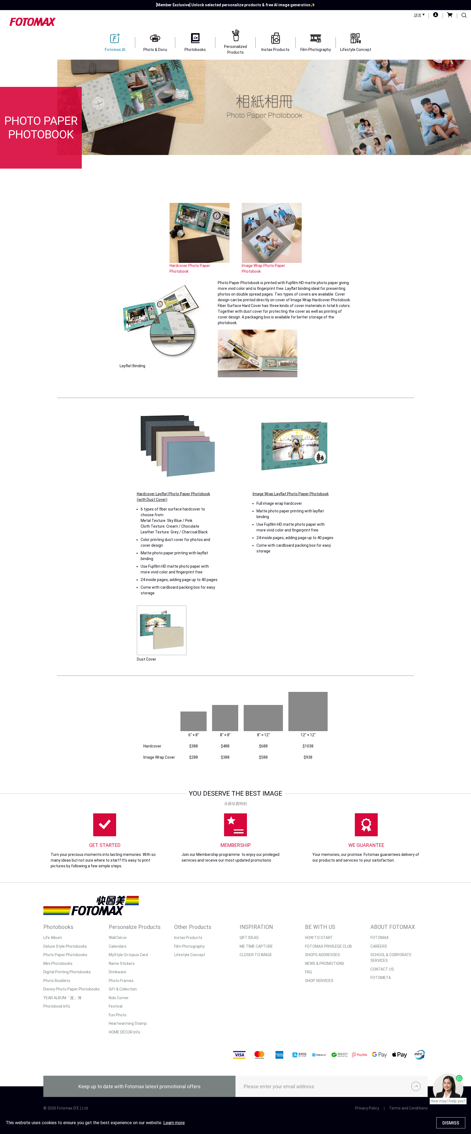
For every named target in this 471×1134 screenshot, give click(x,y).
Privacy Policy (367, 1108)
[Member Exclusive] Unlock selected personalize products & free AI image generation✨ (235, 5)
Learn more (174, 1122)
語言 (418, 15)
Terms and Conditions (408, 1108)
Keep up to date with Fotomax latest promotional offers (139, 1086)
